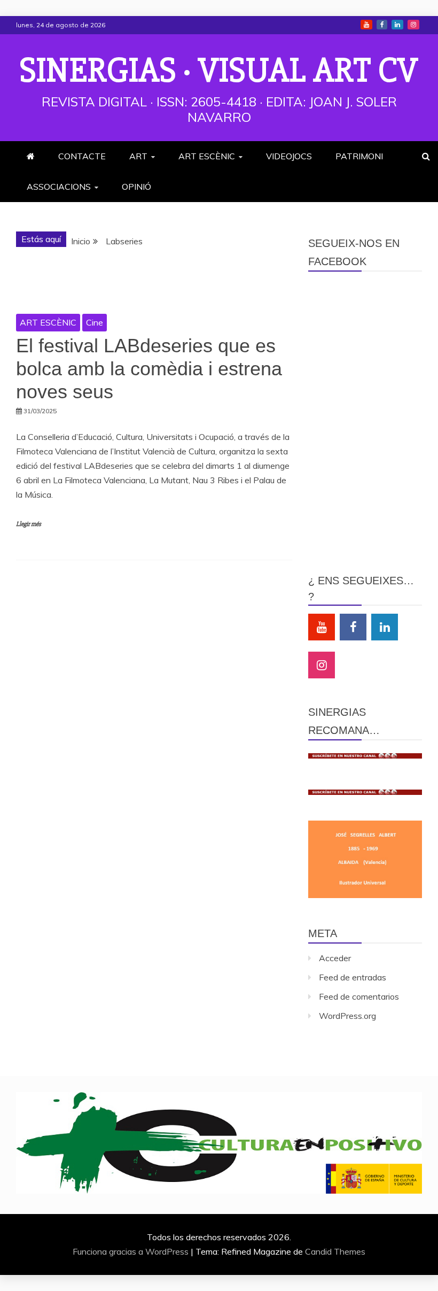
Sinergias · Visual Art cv (219, 70)
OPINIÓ (136, 186)
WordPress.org (347, 1015)
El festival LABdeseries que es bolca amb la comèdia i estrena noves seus (149, 369)
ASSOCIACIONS (59, 186)
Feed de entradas (352, 977)
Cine (94, 322)
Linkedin (397, 24)
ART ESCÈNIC (206, 156)
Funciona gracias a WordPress (132, 1251)
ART (138, 156)
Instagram (413, 24)
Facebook (382, 24)
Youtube (366, 24)
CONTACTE (82, 156)
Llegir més (28, 524)
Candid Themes (335, 1251)
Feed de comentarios (359, 996)
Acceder (335, 958)
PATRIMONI (359, 156)
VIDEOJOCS (289, 156)
